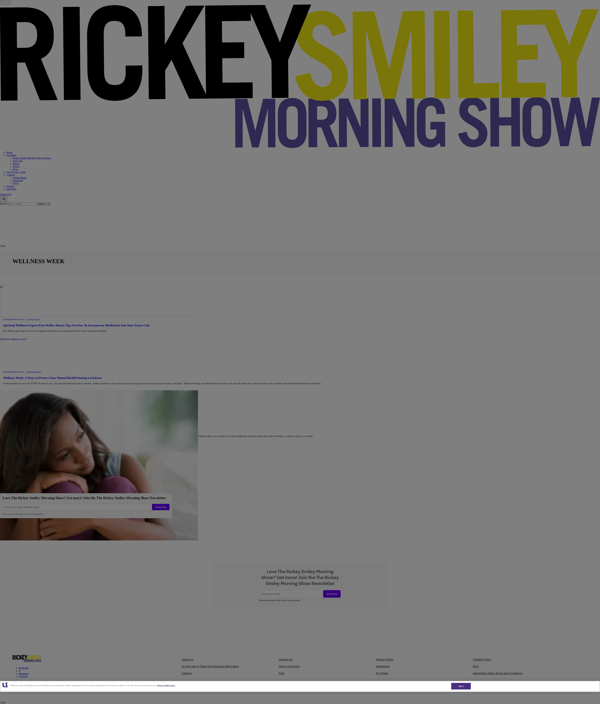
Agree (461, 686)
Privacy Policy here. (166, 685)
